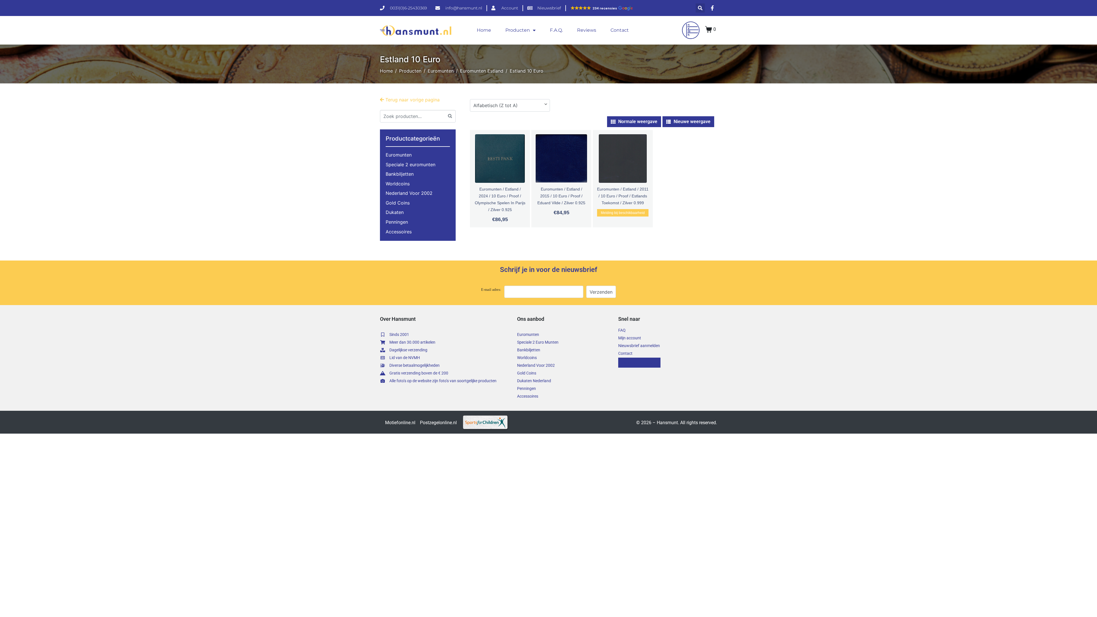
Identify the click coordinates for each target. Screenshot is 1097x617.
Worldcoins (398, 184)
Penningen (397, 222)
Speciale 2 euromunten (410, 164)
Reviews (586, 30)
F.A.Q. (556, 30)
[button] (601, 8)
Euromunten (399, 155)
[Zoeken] (450, 115)
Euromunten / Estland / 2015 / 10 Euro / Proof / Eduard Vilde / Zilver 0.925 (561, 196)
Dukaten (395, 212)
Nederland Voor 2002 (409, 193)
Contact (619, 30)
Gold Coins (398, 203)
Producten (517, 30)
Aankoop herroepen (639, 362)
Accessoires (399, 232)
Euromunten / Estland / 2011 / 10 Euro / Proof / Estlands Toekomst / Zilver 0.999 (622, 196)
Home (484, 30)
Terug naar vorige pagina (412, 100)
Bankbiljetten (400, 174)
